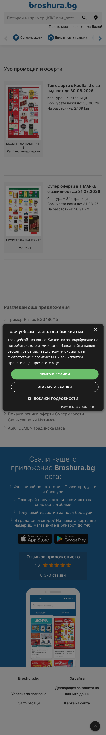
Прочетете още (46, 362)
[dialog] (53, 367)
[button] (53, 399)
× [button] (95, 329)
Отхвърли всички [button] (54, 387)
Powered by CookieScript (79, 407)
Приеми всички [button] (54, 374)
